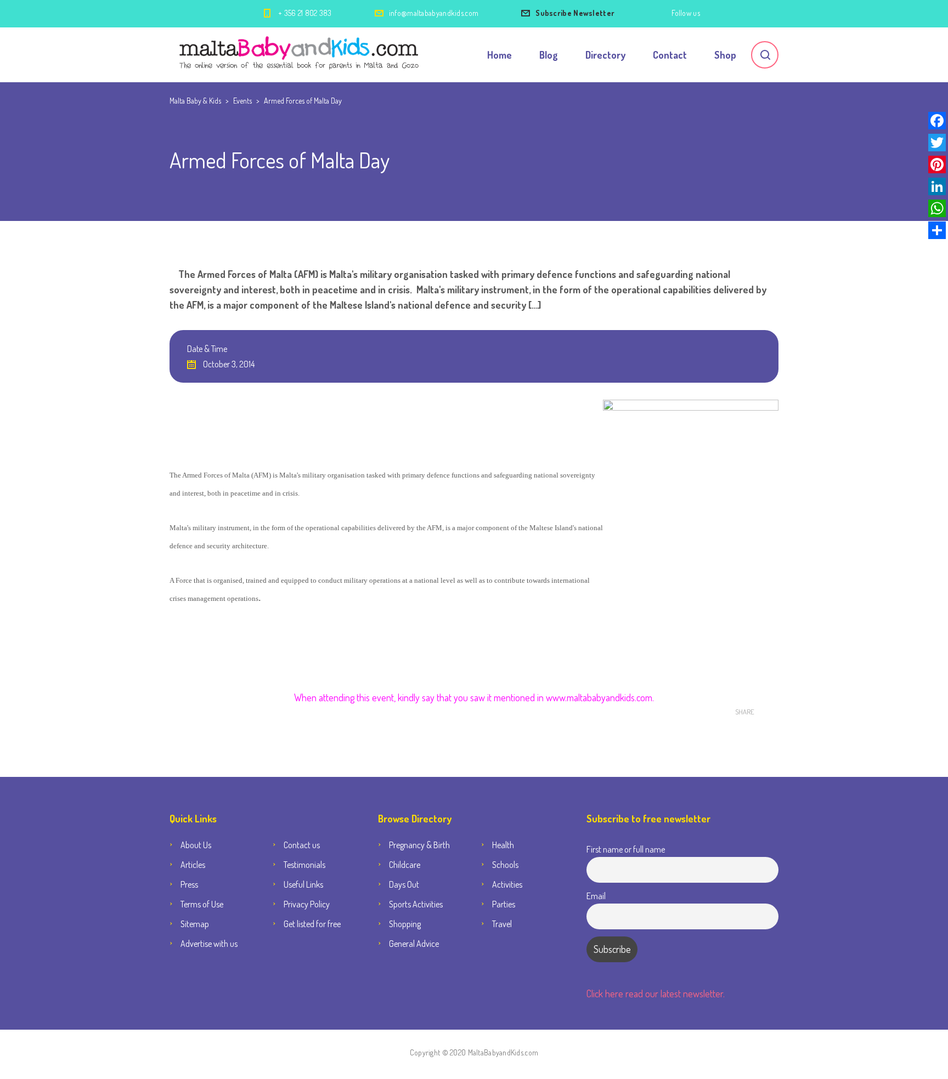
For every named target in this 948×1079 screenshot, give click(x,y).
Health (503, 844)
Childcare (404, 864)
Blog (548, 55)
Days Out (404, 884)
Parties (503, 904)
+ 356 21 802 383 (305, 13)
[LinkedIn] (937, 186)
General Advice (414, 943)
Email (596, 895)
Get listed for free (312, 923)
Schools (505, 864)
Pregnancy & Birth (419, 844)
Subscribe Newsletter (574, 13)
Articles (192, 864)
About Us (195, 844)
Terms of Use (201, 904)
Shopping (405, 923)
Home (499, 55)
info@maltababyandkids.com (434, 13)
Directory (605, 55)
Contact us (302, 844)
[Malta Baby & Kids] (301, 54)
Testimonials (304, 864)
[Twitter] (937, 143)
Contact (670, 55)
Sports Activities (416, 904)
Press (189, 884)
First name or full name (625, 849)
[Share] (937, 230)
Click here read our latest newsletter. (655, 993)
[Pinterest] (937, 164)
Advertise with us (209, 943)
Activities (507, 884)
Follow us (686, 13)
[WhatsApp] (937, 208)
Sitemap (194, 923)
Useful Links (303, 884)
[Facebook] (937, 121)
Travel (502, 923)
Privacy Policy (307, 904)
